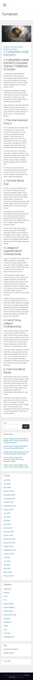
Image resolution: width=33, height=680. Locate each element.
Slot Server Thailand (11, 649)
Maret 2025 (8, 528)
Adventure (7, 589)
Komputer (7, 49)
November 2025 (9, 498)
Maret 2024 (8, 572)
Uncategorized (9, 637)
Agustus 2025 (9, 509)
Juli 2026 (7, 480)
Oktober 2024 (9, 546)
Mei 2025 (7, 520)
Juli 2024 (7, 557)
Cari (5, 423)
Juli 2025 (7, 513)
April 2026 (7, 487)
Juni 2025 (7, 517)
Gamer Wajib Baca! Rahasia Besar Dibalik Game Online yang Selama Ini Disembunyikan (16, 440)
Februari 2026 (9, 491)
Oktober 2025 (9, 502)
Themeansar (20, 677)
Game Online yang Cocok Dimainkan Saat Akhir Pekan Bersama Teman (14, 459)
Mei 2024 (7, 565)
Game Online (18, 47)
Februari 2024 (9, 576)
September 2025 (10, 506)
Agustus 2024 (9, 554)
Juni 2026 (7, 484)
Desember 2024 (9, 539)
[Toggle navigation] (5, 5)
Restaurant (8, 622)
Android (6, 47)
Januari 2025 (8, 535)
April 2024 (7, 568)
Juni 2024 (7, 561)
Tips (5, 629)
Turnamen (14, 49)
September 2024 (10, 550)
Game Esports (9, 604)
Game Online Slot (10, 615)
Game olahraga (9, 607)
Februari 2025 (9, 532)
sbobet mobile (9, 653)
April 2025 (7, 524)
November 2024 (9, 543)
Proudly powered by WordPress (14, 675)
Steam (6, 626)
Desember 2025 (9, 495)
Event (11, 47)
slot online (7, 661)
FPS (5, 600)
